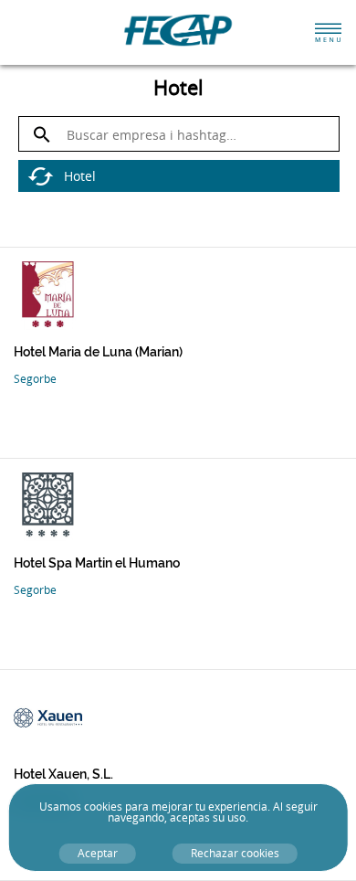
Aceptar (98, 853)
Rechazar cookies (235, 853)
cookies (103, 806)
